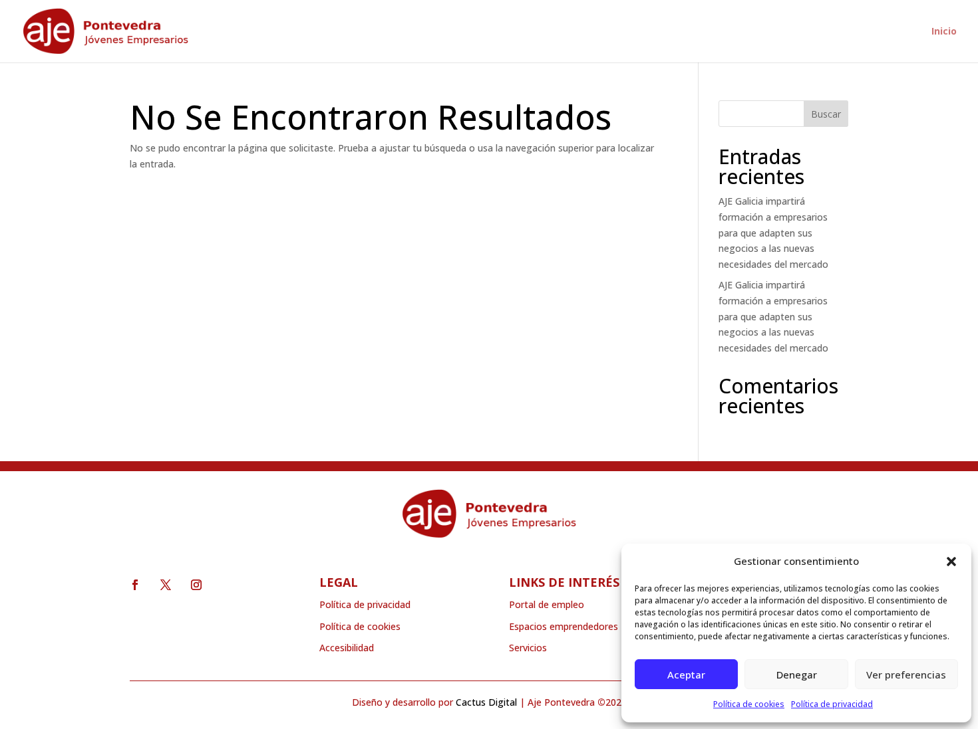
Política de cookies (748, 704)
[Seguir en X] (165, 584)
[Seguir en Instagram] (196, 584)
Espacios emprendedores (563, 626)
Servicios (528, 647)
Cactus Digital (486, 702)
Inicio (944, 32)
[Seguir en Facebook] (135, 584)
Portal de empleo (546, 604)
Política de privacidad (832, 704)
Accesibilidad (346, 647)
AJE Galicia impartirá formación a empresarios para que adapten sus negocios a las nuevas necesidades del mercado (773, 232)
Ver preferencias (906, 674)
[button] (951, 561)
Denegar (796, 674)
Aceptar (686, 674)
